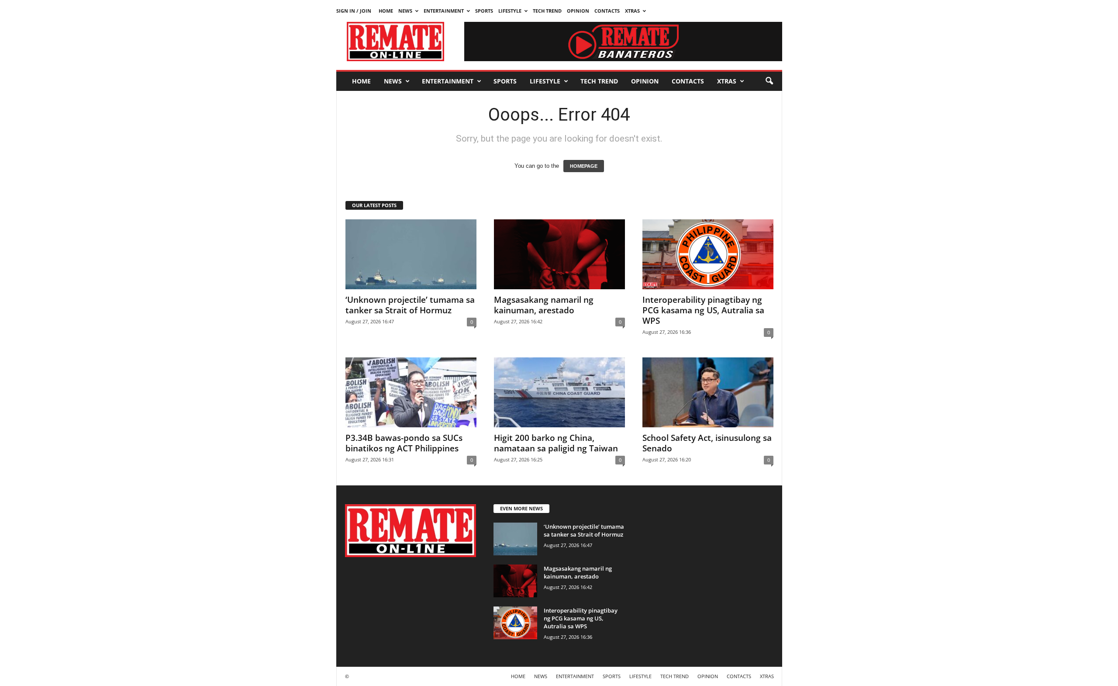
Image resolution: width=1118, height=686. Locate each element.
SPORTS (484, 10)
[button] (769, 81)
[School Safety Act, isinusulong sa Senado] (707, 392)
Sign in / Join (353, 10)
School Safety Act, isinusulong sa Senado (707, 443)
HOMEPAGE (583, 166)
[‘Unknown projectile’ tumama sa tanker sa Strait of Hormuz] (410, 254)
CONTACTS (607, 10)
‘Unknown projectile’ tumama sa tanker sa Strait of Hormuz (410, 305)
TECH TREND (547, 10)
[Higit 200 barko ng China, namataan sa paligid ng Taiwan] (559, 392)
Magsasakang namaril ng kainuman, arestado (544, 305)
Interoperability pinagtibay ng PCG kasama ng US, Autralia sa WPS (703, 310)
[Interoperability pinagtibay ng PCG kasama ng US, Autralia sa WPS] (707, 254)
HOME (386, 10)
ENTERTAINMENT (444, 10)
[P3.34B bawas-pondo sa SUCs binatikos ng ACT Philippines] (410, 392)
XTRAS (632, 10)
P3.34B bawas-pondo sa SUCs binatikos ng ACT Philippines (403, 443)
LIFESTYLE (509, 10)
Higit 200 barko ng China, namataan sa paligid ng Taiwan (556, 443)
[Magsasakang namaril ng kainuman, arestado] (559, 254)
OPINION (578, 10)
